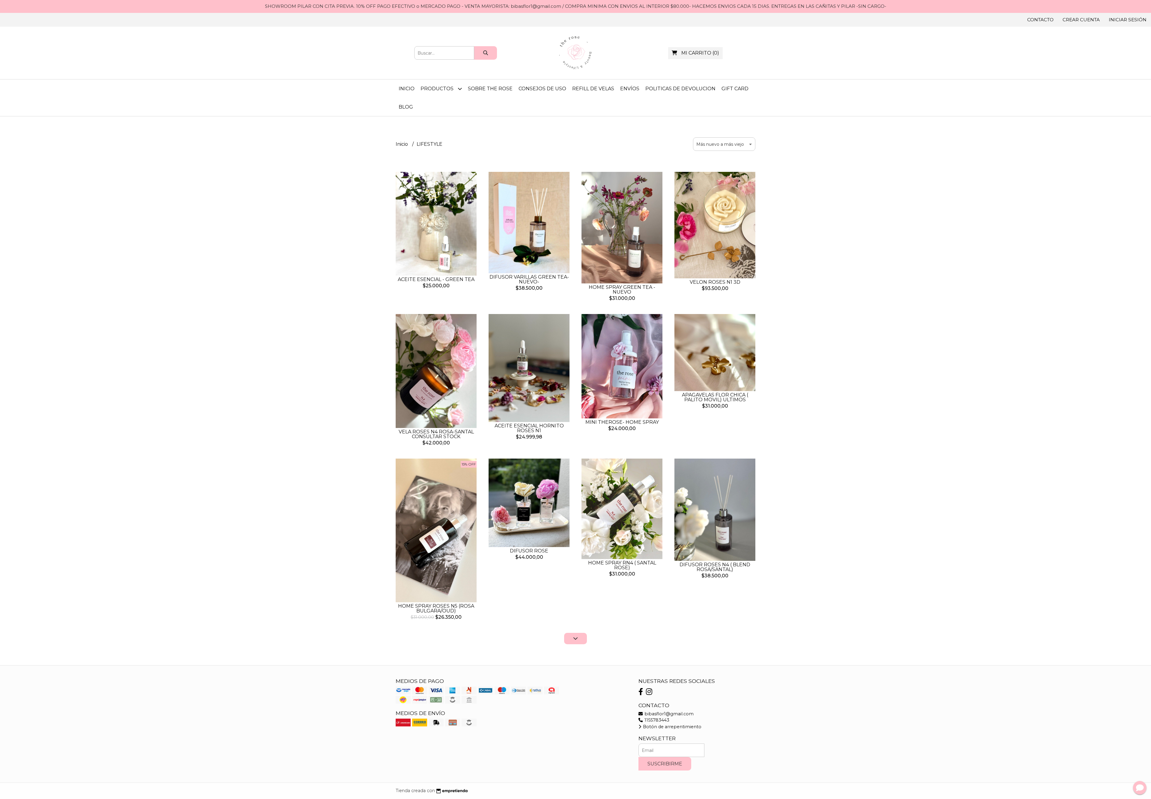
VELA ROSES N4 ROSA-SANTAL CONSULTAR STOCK (436, 434)
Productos (438, 88)
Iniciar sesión (1128, 19)
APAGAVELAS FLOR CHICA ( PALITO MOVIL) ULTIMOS (715, 397)
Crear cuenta (1081, 19)
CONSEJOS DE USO (542, 88)
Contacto (1040, 19)
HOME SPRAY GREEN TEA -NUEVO (622, 289)
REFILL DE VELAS (593, 88)
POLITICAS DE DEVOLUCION (680, 88)
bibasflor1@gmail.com (668, 714)
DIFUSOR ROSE (529, 551)
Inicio (407, 88)
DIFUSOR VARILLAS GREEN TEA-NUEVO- (529, 279)
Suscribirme (664, 764)
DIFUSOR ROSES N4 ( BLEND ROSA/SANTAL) (715, 567)
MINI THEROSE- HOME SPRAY (622, 422)
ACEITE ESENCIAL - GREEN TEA (436, 279)
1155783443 (656, 720)
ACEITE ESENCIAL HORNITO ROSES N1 (529, 428)
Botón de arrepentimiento (671, 726)
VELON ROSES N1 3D (715, 282)
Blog (406, 107)
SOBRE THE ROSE (490, 88)
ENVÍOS (629, 88)
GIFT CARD (734, 88)
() (700, 53)
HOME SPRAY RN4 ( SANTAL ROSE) (622, 565)
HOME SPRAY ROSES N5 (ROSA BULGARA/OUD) (436, 608)
